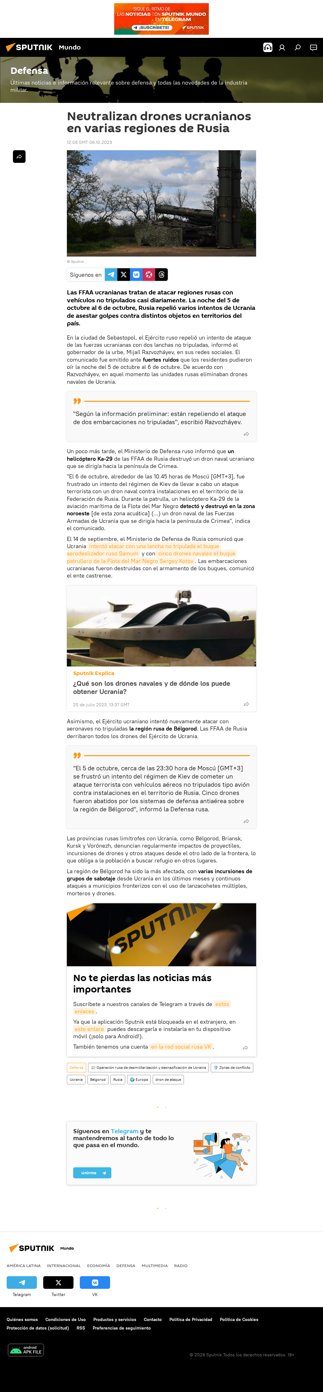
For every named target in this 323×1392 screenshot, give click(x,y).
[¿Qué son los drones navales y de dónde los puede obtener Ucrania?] (161, 626)
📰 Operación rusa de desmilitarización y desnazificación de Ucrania (148, 1067)
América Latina (24, 1265)
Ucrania (76, 1079)
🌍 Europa (139, 1079)
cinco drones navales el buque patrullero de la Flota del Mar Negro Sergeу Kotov (152, 557)
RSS (81, 1328)
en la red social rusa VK (181, 1046)
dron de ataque (168, 1079)
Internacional (64, 1265)
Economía (98, 1265)
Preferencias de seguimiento (122, 1328)
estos (222, 1004)
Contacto (153, 1319)
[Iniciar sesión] (282, 47)
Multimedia (155, 1265)
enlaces (84, 1011)
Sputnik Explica (93, 673)
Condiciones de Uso (65, 1319)
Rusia (117, 1079)
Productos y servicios (114, 1319)
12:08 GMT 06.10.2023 (89, 142)
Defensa (76, 1067)
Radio (181, 1265)
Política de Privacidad (190, 1319)
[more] (246, 434)
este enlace (89, 1029)
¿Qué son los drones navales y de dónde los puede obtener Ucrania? (151, 687)
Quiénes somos (22, 1319)
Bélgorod (98, 1079)
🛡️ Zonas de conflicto (232, 1067)
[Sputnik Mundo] (31, 53)
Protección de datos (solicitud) (38, 1328)
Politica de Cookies (239, 1319)
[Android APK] (25, 1351)
